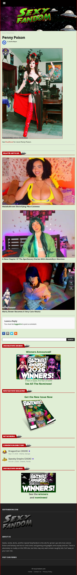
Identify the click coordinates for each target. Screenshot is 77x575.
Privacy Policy (47, 572)
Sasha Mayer (13, 41)
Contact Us (37, 572)
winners (43, 494)
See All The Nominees (38, 383)
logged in (18, 324)
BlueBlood (9, 142)
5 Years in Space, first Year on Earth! (38, 381)
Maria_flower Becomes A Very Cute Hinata (21, 311)
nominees (41, 497)
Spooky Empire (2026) (21, 459)
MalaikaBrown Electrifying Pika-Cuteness (21, 206)
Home (4, 33)
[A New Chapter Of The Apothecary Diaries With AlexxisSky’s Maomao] (38, 233)
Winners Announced (38, 351)
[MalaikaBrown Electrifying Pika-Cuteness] (38, 181)
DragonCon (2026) (19, 451)
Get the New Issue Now (38, 397)
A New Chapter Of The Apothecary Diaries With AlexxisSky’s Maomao (33, 259)
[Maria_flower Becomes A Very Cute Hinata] (38, 286)
